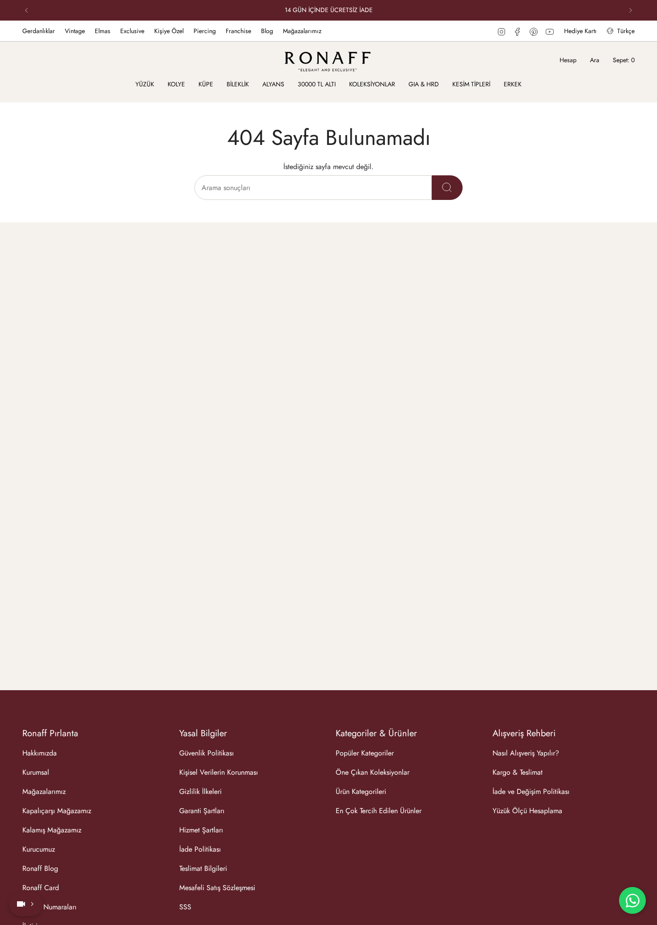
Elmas (102, 30)
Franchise (238, 30)
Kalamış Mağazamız (51, 830)
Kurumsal (35, 772)
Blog (267, 30)
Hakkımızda (39, 753)
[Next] (631, 10)
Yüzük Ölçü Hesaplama (527, 811)
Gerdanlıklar (38, 30)
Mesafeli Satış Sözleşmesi (217, 888)
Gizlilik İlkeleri (200, 791)
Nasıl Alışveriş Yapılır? (526, 753)
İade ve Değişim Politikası (531, 791)
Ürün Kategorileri (361, 791)
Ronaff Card (40, 888)
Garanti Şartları (201, 811)
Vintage (75, 30)
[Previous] (26, 10)
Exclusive (132, 30)
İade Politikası (200, 849)
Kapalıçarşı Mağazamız (56, 811)
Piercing (205, 30)
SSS (185, 907)
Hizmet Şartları (201, 830)
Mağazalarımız (302, 30)
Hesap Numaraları (49, 907)
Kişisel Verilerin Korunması (218, 772)
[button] (145, 85)
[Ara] (447, 187)
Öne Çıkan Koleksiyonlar (372, 772)
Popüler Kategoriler (365, 753)
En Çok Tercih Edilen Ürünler (378, 811)
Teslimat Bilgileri (203, 868)
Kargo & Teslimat (518, 772)
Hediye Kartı (580, 30)
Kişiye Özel (169, 30)
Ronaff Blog (40, 868)
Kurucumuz (38, 849)
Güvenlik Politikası (206, 753)
